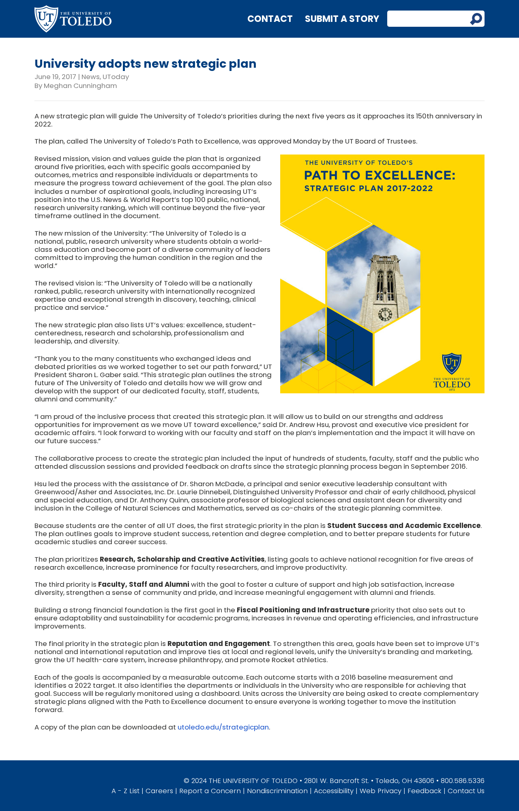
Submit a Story (342, 19)
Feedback (424, 791)
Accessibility (334, 791)
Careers (159, 791)
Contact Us (466, 791)
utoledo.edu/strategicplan (223, 727)
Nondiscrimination (277, 791)
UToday (116, 77)
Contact (270, 19)
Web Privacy (380, 791)
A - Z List (125, 791)
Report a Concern (210, 791)
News (90, 77)
